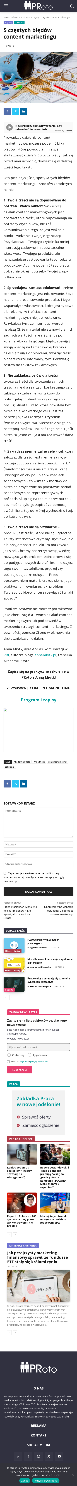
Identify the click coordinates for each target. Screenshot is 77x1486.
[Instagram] (38, 1456)
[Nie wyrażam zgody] (72, 1474)
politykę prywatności (39, 1061)
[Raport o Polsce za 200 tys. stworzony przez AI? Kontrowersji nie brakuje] (22, 1203)
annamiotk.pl (45, 655)
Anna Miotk (39, 761)
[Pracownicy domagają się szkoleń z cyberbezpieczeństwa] (14, 984)
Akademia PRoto (22, 761)
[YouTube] (59, 1456)
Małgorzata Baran (37, 947)
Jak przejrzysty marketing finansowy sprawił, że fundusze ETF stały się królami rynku (37, 1257)
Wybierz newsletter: (18, 1038)
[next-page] (11, 997)
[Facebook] (7, 111)
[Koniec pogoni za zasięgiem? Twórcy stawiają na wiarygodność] (22, 1154)
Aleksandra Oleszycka (39, 967)
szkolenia (9, 766)
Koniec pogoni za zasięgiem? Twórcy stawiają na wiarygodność (19, 1172)
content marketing (57, 761)
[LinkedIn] (18, 1456)
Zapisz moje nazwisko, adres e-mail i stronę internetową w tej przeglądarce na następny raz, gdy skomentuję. (34, 877)
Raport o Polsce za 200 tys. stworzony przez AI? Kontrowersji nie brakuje (21, 1221)
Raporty (9, 989)
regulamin (24, 1061)
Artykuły (24, 17)
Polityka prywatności (46, 1480)
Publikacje (19, 22)
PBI (6, 655)
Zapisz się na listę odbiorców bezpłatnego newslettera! (37, 1023)
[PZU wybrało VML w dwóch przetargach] (14, 945)
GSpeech (68, 130)
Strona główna (11, 17)
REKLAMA (38, 1425)
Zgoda (24, 1480)
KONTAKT (39, 1435)
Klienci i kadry (12, 951)
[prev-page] (6, 997)
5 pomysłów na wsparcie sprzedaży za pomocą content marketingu (58, 910)
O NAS (38, 1388)
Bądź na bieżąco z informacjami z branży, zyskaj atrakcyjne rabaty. (33, 1031)
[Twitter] (15, 111)
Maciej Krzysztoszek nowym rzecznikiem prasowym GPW (53, 1219)
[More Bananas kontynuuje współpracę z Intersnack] (14, 965)
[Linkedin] (23, 111)
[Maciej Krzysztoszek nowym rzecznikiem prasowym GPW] (55, 1203)
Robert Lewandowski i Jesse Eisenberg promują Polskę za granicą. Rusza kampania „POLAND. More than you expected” (54, 1177)
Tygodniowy (40, 1055)
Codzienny (18, 1055)
